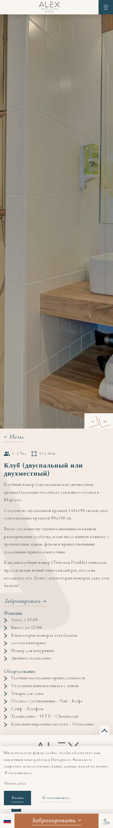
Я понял (17, 798)
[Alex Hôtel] (49, 7)
